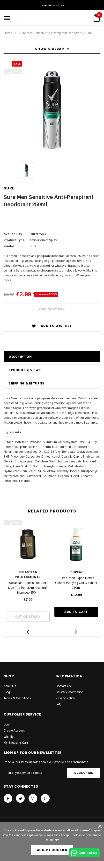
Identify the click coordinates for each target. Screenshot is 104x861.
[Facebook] (8, 798)
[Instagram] (33, 798)
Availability (13, 234)
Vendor (9, 246)
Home (8, 33)
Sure (9, 188)
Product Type (14, 240)
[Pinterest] (45, 798)
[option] (52, 109)
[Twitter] (20, 798)
